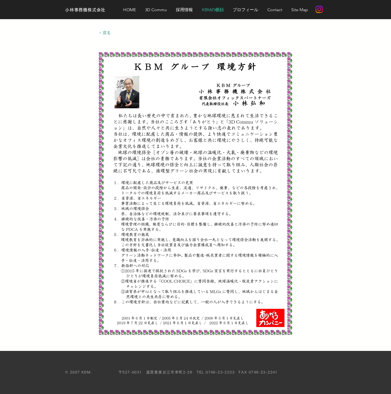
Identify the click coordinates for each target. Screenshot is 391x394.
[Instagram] (319, 9)
